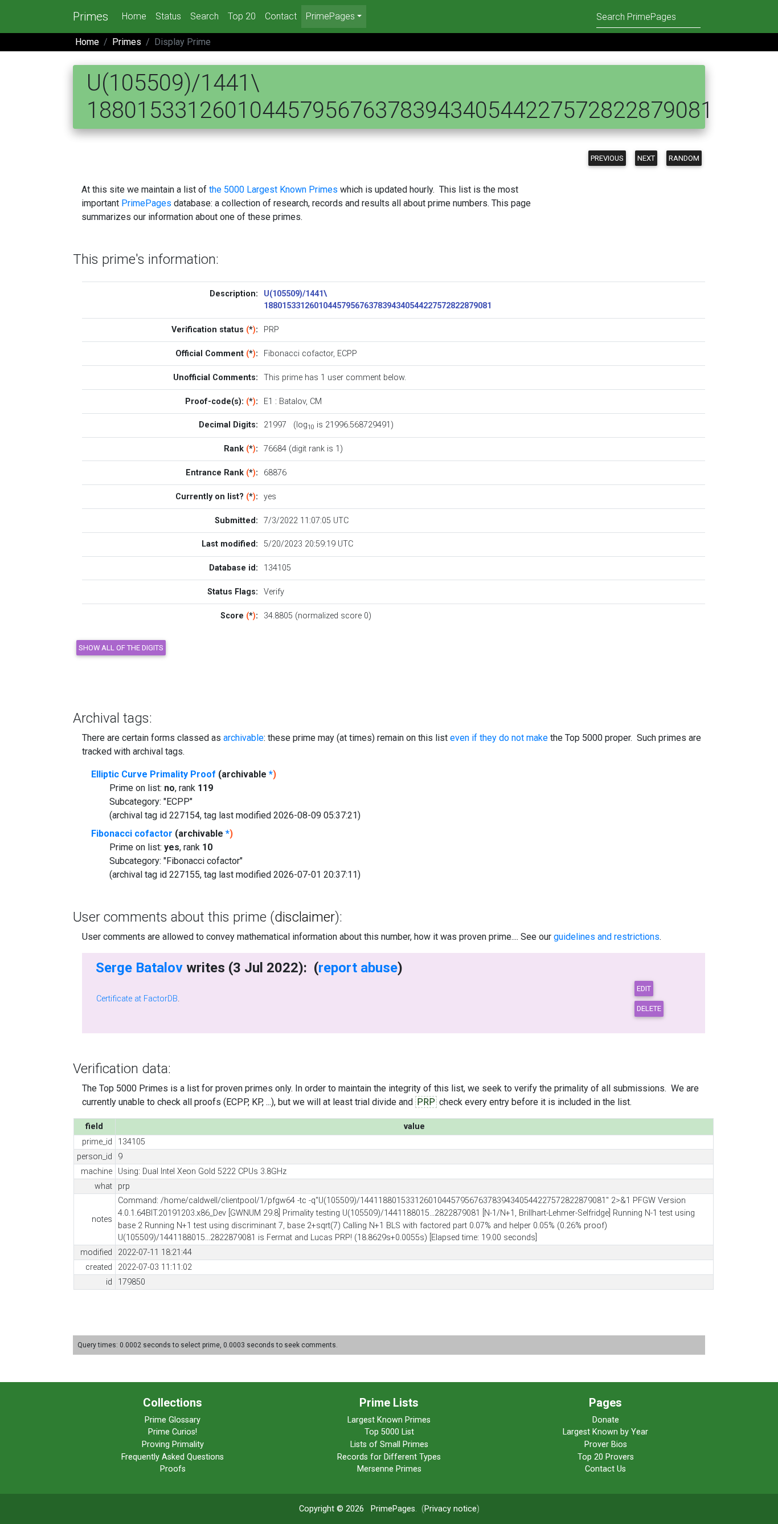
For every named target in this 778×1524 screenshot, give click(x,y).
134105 (277, 568)
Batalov (292, 401)
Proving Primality (173, 1444)
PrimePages (146, 203)
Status (168, 16)
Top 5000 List (389, 1432)
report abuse (358, 968)
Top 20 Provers (606, 1457)
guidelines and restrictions (607, 936)
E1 (268, 401)
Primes (90, 16)
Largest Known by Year (605, 1432)
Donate (605, 1420)
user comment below (365, 377)
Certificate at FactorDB (137, 999)
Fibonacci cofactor (132, 833)
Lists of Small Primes (389, 1444)
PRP (426, 1102)
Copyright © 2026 (331, 1509)
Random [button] (684, 158)
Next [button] (646, 158)
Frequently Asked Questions (172, 1457)
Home (134, 16)
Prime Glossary (172, 1420)
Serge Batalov (139, 968)
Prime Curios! (172, 1432)
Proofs (173, 1469)
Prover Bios (605, 1444)
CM (316, 401)
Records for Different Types (389, 1457)
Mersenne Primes (389, 1469)
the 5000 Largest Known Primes (273, 189)
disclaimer (305, 917)
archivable (243, 737)
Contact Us (605, 1469)
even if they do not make (499, 737)
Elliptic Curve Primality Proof (153, 774)
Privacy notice (450, 1509)
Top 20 (242, 16)
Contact (281, 16)
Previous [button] (607, 158)
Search (204, 16)
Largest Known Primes (389, 1420)
